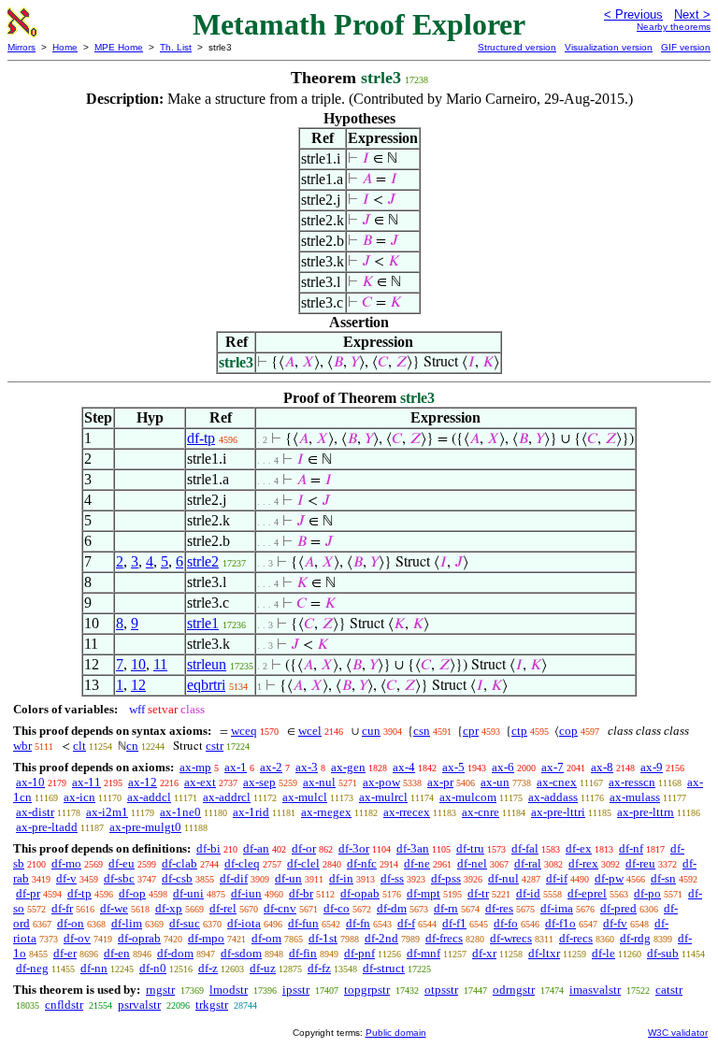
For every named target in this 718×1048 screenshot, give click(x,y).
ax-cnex (557, 782)
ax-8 (602, 767)
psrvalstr (139, 1005)
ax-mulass (635, 797)
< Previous (633, 14)
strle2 (203, 561)
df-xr (484, 953)
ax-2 (271, 767)
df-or (304, 848)
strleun (206, 664)
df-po (647, 893)
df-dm (392, 908)
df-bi (208, 848)
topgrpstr (367, 990)
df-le (603, 953)
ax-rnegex (326, 812)
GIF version (686, 47)
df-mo (66, 863)
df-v (66, 878)
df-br (301, 893)
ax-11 (86, 782)
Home (65, 47)
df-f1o (560, 923)
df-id (528, 893)
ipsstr (295, 990)
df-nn (94, 968)
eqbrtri (206, 685)
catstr (668, 990)
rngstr (160, 990)
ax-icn (79, 797)
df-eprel (587, 893)
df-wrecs (511, 938)
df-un (288, 878)
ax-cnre (480, 812)
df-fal (524, 848)
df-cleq (242, 863)
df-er (65, 953)
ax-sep (259, 782)
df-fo (506, 923)
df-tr (478, 893)
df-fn (358, 923)
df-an (256, 848)
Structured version (517, 47)
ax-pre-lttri (558, 812)
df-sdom (241, 953)
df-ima (556, 908)
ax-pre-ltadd (47, 827)
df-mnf (423, 953)
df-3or (353, 848)
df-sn (663, 878)
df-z (208, 968)
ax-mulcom (467, 797)
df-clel (303, 863)
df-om (266, 938)
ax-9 (651, 767)
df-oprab (139, 938)
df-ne (417, 863)
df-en (117, 953)
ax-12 (142, 782)
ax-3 (306, 767)
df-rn (446, 908)
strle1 (203, 623)
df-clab (179, 863)
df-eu (121, 863)
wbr (22, 746)
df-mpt (423, 893)
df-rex (583, 863)
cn (132, 746)
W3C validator (678, 1032)
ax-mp (195, 767)
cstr (214, 746)
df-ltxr (544, 953)
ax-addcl (149, 797)
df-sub (663, 953)
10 (138, 664)
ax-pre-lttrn (645, 812)
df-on (70, 923)
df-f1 (454, 923)
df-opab (360, 893)
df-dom (175, 953)
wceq (244, 731)
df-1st (323, 938)
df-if (556, 878)
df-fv (615, 923)
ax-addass (553, 797)
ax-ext (200, 782)
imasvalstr (595, 990)
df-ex (579, 848)
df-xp (168, 908)
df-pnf (359, 953)
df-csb (177, 878)
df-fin (303, 953)
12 (138, 685)
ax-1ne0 (180, 812)
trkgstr (211, 1005)
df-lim (126, 923)
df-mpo (206, 938)
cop (568, 731)
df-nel (472, 863)
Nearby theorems (674, 27)
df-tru (470, 848)
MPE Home (118, 47)
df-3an (412, 848)
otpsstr (441, 990)
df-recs (576, 938)
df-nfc (362, 863)
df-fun (303, 923)
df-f (406, 923)
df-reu (640, 863)
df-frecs (444, 938)
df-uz (263, 968)
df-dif (234, 878)
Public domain (396, 1032)
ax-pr (440, 782)
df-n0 (152, 968)
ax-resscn (632, 782)
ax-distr (35, 812)
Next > (692, 14)
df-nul (503, 878)
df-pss (446, 878)
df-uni (188, 893)
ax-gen (348, 767)
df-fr (62, 908)
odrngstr (514, 990)
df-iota (244, 923)
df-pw (609, 878)
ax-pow (381, 782)
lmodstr (228, 990)
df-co (336, 908)
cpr (471, 731)
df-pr (28, 893)
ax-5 (453, 767)
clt (79, 746)
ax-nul (319, 782)
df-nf (631, 848)
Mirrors (21, 47)
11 (160, 664)
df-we (114, 908)
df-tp (201, 438)
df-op (132, 893)
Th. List (176, 47)
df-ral (527, 863)
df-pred (618, 908)
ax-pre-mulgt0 (145, 827)
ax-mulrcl (383, 797)
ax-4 (404, 767)
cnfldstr (64, 1005)
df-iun (246, 893)
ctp (519, 731)
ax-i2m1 (107, 812)
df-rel (223, 908)
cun (371, 731)
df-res (499, 908)
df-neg (32, 968)
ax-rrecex (406, 812)
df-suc (184, 923)
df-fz (319, 968)
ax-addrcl (227, 797)
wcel (310, 731)
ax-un (495, 782)
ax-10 (30, 782)
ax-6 (503, 767)
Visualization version (609, 47)
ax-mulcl (304, 797)
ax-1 (235, 767)
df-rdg (635, 938)
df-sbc (119, 878)
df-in (341, 878)
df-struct (384, 968)
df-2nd (381, 938)
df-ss (392, 878)
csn (421, 731)
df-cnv (280, 908)
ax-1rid (251, 812)
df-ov (77, 938)
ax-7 (552, 767)
